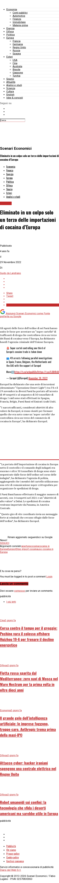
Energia (10, 28)
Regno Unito (19, 47)
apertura (25, 546)
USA (15, 60)
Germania (18, 44)
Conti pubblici (20, 12)
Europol (12, 549)
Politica (10, 34)
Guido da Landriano (10, 273)
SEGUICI (4, 543)
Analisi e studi (14, 85)
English (10, 94)
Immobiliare (19, 22)
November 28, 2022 (38, 378)
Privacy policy (12, 854)
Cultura (10, 91)
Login (49, 576)
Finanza (17, 19)
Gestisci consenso (15, 861)
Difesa (10, 31)
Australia (17, 66)
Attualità (10, 82)
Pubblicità (11, 846)
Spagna (17, 53)
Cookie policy (12, 857)
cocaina (34, 546)
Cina (15, 63)
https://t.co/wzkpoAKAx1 (26, 372)
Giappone (18, 72)
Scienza (10, 88)
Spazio (10, 78)
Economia (11, 9)
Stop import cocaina (27, 549)
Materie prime (20, 25)
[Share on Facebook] (32, 278)
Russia (16, 50)
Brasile (16, 69)
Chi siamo (11, 850)
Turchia (16, 75)
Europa (10, 37)
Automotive (19, 15)
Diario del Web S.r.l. (10, 870)
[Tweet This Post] (32, 281)
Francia (16, 41)
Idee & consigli (14, 97)
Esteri (9, 56)
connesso (19, 590)
